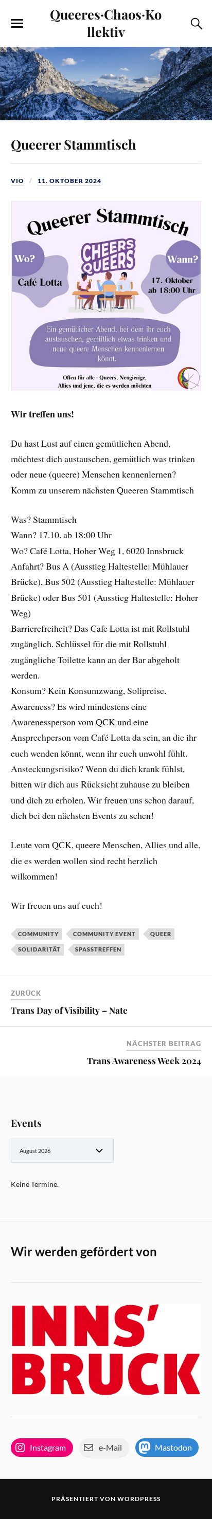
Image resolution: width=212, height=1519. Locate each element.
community (38, 933)
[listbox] (62, 1151)
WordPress (139, 1499)
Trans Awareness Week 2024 (144, 1060)
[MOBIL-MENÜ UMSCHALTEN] (17, 24)
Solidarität (39, 949)
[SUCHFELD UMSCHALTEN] (195, 24)
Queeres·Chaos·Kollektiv (106, 22)
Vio (17, 181)
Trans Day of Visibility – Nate (69, 1010)
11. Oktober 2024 (69, 181)
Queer (160, 933)
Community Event (104, 933)
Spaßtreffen (98, 949)
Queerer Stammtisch (73, 144)
